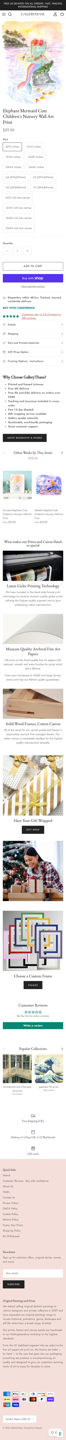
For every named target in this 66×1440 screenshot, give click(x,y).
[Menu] (4, 14)
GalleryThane (16, 1427)
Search (6, 1175)
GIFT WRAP (33, 829)
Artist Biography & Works (24, 437)
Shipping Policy (12, 1231)
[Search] (11, 14)
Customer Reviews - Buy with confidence (26, 1181)
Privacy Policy (10, 1203)
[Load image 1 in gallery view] (33, 62)
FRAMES (33, 985)
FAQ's (6, 1192)
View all (33, 458)
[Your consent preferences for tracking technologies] (59, 1434)
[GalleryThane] (33, 14)
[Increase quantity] (27, 251)
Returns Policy (10, 1219)
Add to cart (33, 266)
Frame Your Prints (13, 1225)
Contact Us (9, 1197)
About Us (8, 1186)
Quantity (8, 243)
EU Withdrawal (11, 1236)
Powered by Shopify (33, 1427)
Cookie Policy (10, 1214)
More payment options (33, 286)
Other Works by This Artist (33, 453)
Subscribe (13, 1284)
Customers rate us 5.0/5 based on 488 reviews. (41, 316)
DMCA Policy (10, 1208)
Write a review (33, 1026)
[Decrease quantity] (7, 251)
